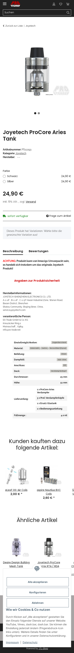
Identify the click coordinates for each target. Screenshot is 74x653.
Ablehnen (38, 602)
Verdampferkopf (58, 371)
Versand (31, 201)
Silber (39, 181)
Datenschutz (30, 642)
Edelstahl (34, 348)
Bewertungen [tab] (38, 251)
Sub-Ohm (62, 360)
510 (64, 365)
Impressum (12, 642)
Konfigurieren (37, 592)
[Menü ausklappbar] (4, 2)
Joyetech (20, 153)
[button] (53, 4)
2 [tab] (39, 113)
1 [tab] (35, 113)
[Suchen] (68, 13)
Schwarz (39, 176)
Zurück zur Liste (14, 25)
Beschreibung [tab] (13, 251)
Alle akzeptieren (38, 581)
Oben (63, 354)
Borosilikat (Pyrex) (58, 348)
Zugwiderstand (59, 342)
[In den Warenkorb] (6, 35)
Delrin (44, 348)
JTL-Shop (43, 648)
